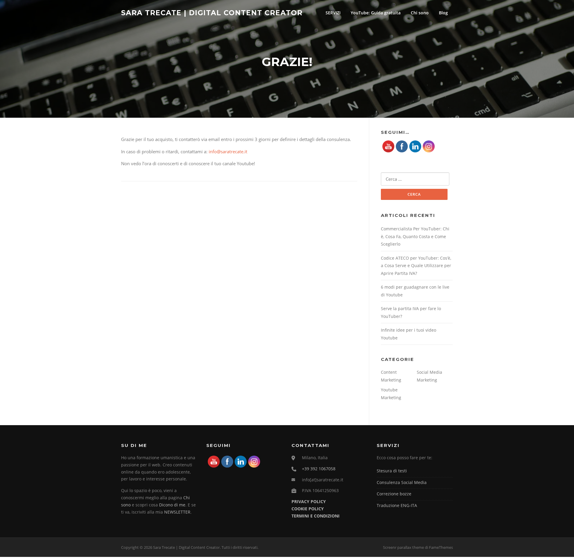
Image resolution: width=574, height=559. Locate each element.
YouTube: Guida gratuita (376, 13)
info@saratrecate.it (228, 151)
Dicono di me (172, 505)
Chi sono (420, 13)
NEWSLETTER (177, 512)
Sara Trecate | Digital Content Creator (212, 12)
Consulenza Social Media (402, 482)
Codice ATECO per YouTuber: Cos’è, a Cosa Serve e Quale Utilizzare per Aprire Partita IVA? (416, 265)
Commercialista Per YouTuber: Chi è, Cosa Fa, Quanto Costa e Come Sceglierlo (415, 236)
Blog (443, 13)
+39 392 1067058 (318, 468)
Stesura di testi (392, 471)
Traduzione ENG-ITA (397, 505)
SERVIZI (333, 13)
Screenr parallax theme (403, 547)
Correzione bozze (394, 494)
